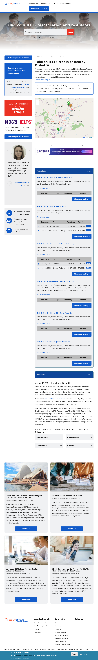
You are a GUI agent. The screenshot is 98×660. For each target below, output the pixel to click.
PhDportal (58, 629)
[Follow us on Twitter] (78, 632)
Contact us (37, 632)
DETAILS (88, 225)
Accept (74, 654)
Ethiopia (53, 57)
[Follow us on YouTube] (90, 625)
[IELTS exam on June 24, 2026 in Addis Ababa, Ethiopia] (38, 264)
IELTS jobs (90, 649)
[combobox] (45, 32)
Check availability (81, 199)
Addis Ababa (41, 171)
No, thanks (83, 654)
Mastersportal (59, 626)
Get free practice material (18, 58)
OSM (91, 137)
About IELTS (45, 3)
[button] (70, 106)
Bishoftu (62, 57)
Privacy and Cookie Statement (58, 649)
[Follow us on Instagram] (84, 632)
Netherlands (24, 201)
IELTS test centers (41, 57)
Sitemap (82, 649)
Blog (36, 649)
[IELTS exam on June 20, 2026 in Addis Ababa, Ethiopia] (38, 226)
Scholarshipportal (60, 632)
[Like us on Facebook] (78, 625)
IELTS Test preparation (62, 3)
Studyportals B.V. (26, 649)
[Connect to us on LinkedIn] (84, 625)
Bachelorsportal (60, 623)
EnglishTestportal (60, 641)
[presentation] (7, 151)
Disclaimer (43, 649)
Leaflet (86, 137)
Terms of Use (73, 649)
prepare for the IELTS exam (55, 399)
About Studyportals (40, 623)
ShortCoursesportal (61, 635)
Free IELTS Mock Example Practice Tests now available (17, 71)
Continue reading (41, 80)
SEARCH (71, 32)
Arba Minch (41, 375)
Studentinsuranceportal (62, 644)
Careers (36, 629)
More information (43, 188)
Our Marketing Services (41, 626)
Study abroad (33, 3)
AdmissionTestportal (61, 638)
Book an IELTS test (38, 9)
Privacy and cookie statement (25, 655)
